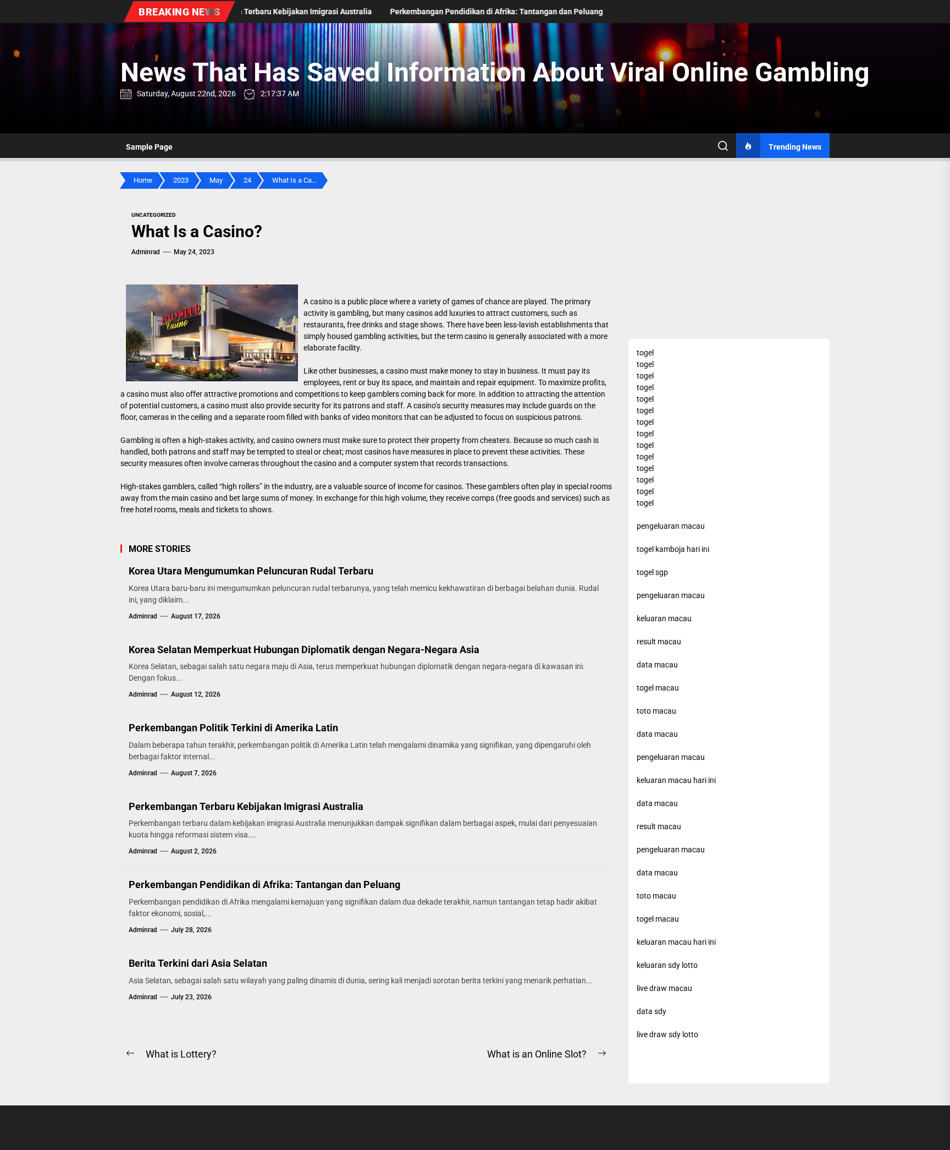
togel (645, 352)
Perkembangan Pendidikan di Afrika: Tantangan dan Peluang (264, 884)
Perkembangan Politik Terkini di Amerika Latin (233, 727)
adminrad (145, 252)
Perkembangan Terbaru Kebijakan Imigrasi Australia (246, 806)
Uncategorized (153, 215)
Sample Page (149, 147)
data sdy (651, 1011)
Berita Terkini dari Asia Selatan (198, 963)
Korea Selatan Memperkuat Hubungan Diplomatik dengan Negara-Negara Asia (304, 649)
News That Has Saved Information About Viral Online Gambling (494, 72)
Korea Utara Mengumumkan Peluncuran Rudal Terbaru (251, 571)
